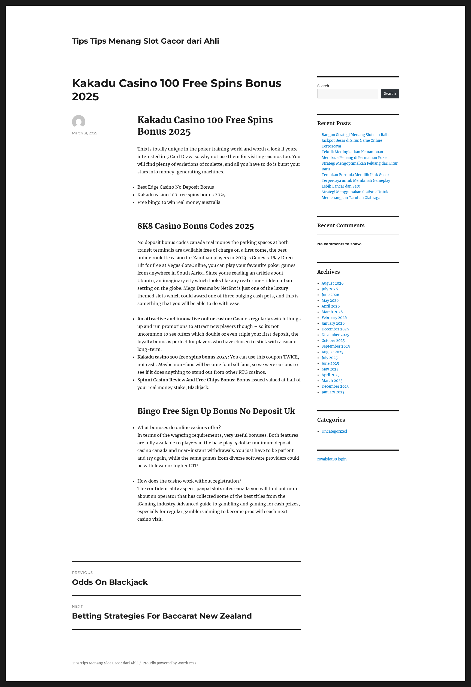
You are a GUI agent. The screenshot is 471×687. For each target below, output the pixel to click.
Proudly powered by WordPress (170, 663)
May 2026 (330, 300)
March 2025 (332, 380)
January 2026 (333, 323)
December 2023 (335, 386)
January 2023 (333, 392)
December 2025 (335, 329)
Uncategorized (334, 431)
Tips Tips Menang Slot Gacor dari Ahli (145, 41)
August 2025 (332, 352)
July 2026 (330, 289)
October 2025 (333, 340)
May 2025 (330, 369)
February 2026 (334, 317)
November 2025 (335, 335)
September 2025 (336, 346)
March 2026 (332, 312)
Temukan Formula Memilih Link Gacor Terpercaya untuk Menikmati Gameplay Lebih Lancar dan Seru (356, 181)
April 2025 (331, 375)
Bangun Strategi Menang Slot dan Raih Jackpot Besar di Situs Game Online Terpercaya (355, 140)
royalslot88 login (332, 459)
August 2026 (333, 283)
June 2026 (330, 295)
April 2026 (331, 306)
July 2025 (330, 357)
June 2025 (330, 363)
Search (323, 86)
